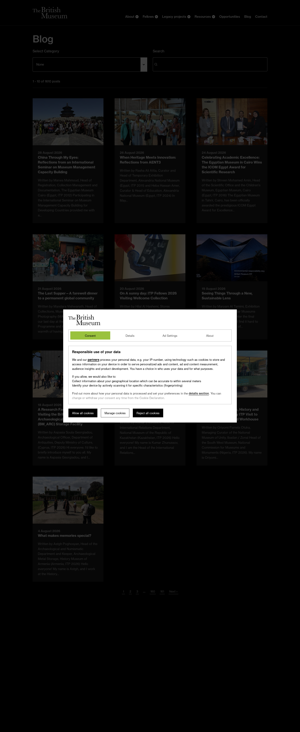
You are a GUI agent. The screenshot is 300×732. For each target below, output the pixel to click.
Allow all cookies (83, 413)
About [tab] (210, 335)
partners (93, 359)
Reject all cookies (148, 413)
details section (199, 393)
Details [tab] (130, 335)
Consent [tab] (90, 335)
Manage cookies (115, 413)
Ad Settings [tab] (169, 335)
